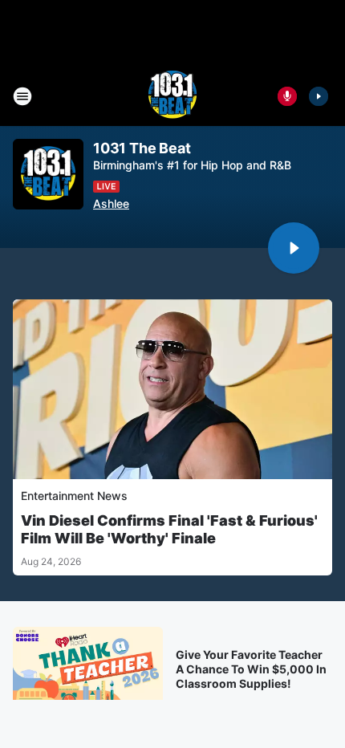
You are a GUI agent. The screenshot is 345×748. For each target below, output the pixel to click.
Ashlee (111, 203)
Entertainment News (74, 495)
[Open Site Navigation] (22, 96)
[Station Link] (172, 96)
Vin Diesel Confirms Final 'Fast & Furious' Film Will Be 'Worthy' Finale (169, 529)
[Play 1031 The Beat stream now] (48, 174)
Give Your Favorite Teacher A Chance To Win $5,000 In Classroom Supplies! (251, 669)
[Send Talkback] (287, 96)
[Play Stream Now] (318, 96)
